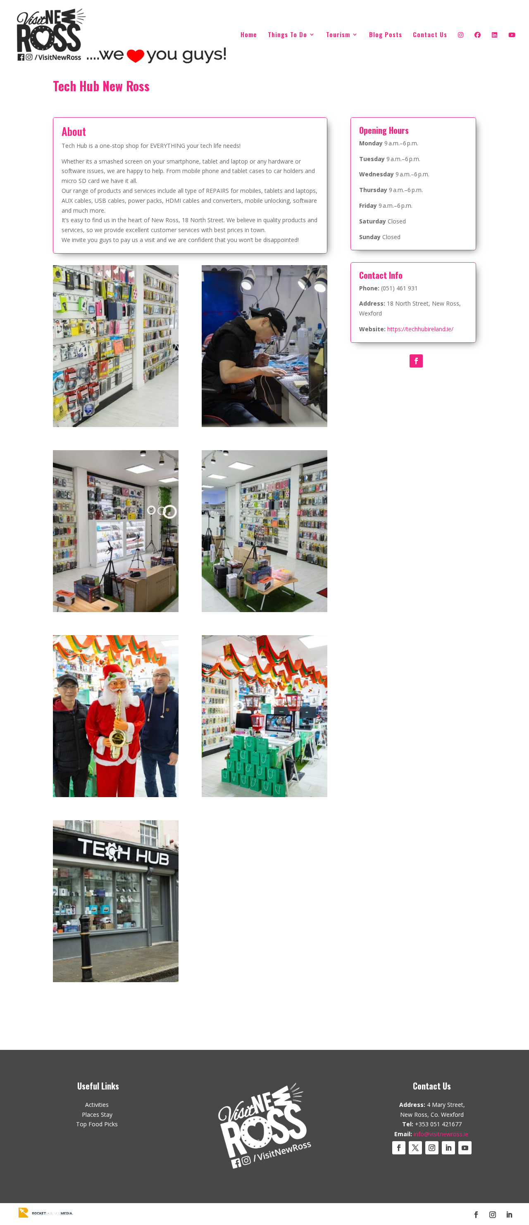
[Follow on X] (415, 1147)
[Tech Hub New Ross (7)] (264, 797)
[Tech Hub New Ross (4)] (116, 612)
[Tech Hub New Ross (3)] (264, 427)
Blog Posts (385, 35)
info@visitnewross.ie (441, 1134)
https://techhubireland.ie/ (420, 329)
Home (249, 35)
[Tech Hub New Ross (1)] (116, 982)
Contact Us (430, 35)
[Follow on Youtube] (465, 1147)
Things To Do (287, 35)
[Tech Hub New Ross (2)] (116, 427)
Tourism (338, 35)
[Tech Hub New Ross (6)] (116, 797)
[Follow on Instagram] (431, 1147)
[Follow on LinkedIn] (448, 1147)
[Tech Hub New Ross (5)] (264, 612)
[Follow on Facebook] (416, 361)
